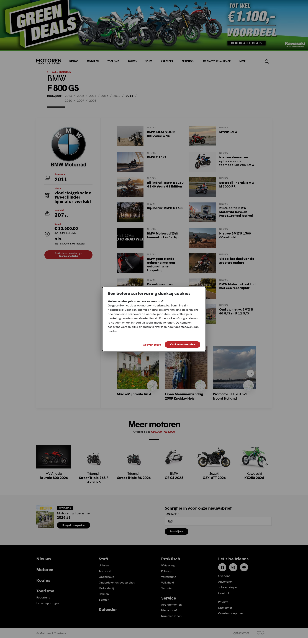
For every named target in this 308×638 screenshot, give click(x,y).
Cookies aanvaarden (182, 344)
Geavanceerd (152, 344)
